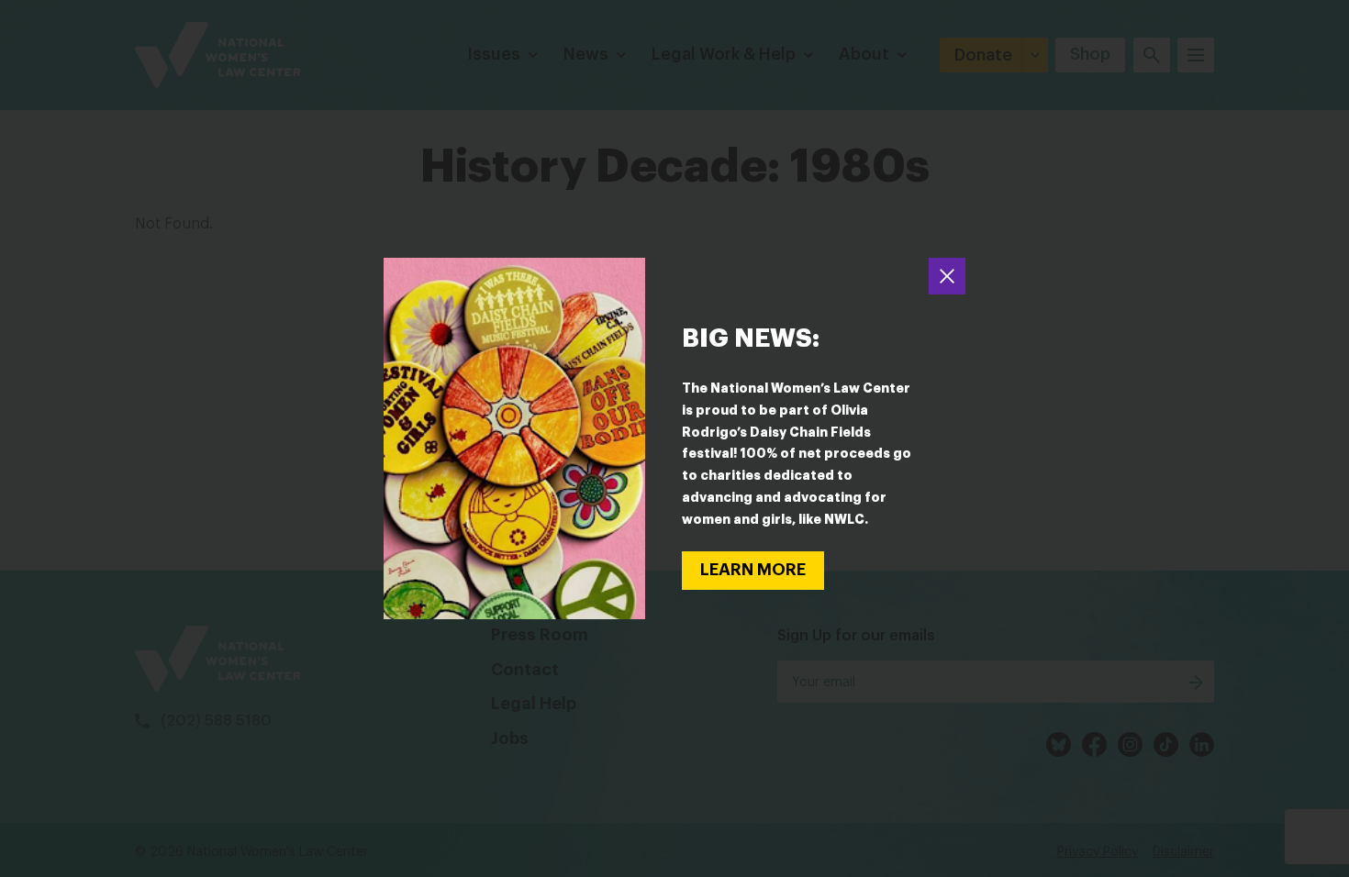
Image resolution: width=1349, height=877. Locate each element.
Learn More (753, 569)
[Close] (947, 276)
